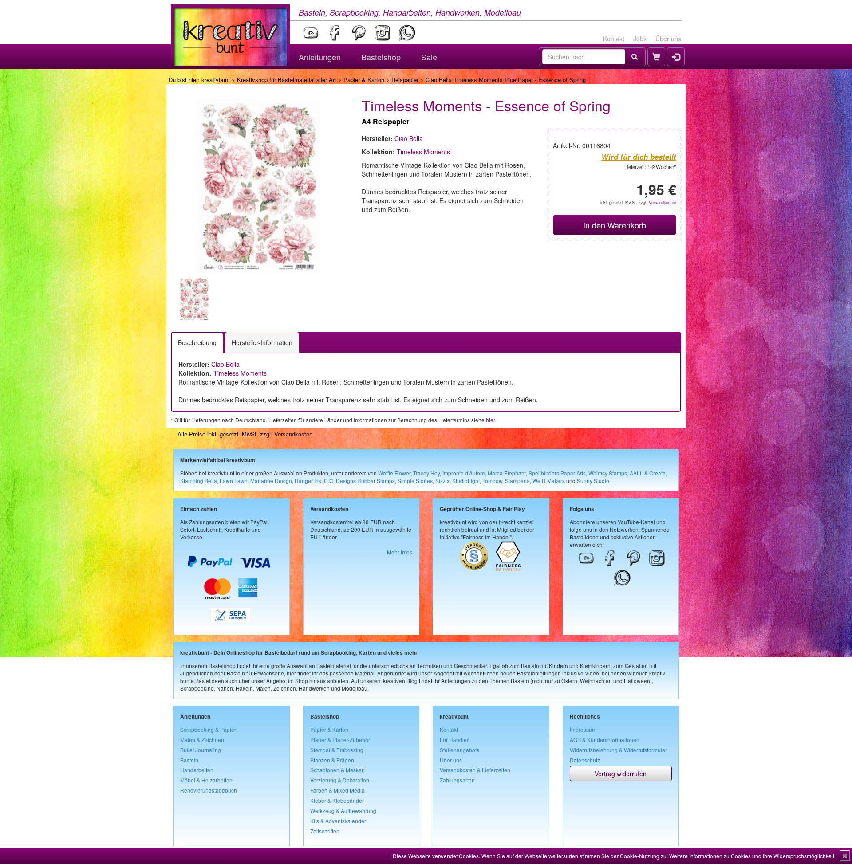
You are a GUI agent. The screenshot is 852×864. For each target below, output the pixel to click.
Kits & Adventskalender (338, 821)
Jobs (640, 38)
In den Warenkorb (614, 225)
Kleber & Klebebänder (337, 800)
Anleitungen (320, 57)
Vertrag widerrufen (621, 773)
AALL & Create (648, 473)
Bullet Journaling (200, 750)
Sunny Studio (593, 480)
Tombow (492, 480)
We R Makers (548, 480)
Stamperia (517, 480)
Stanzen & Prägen (332, 760)
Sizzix (442, 480)
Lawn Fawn (234, 480)
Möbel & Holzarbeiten (206, 780)
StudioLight (466, 480)
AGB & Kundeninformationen (604, 739)
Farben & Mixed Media (337, 790)
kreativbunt (215, 79)
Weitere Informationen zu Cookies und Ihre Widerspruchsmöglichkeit (751, 856)
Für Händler (454, 739)
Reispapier (404, 79)
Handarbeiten (196, 770)
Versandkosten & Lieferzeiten (475, 770)
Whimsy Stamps (607, 473)
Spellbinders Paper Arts (557, 473)
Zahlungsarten (457, 780)
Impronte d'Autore (463, 473)
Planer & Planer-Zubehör (340, 739)
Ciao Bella (408, 138)
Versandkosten (662, 202)
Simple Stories (415, 480)
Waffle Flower (394, 473)
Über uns (668, 38)
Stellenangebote (460, 750)
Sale (429, 57)
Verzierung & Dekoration (339, 780)
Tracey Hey (426, 473)
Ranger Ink (308, 480)
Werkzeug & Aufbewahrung (343, 810)
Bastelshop (381, 57)
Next (360, 299)
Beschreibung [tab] (197, 342)
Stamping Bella (198, 480)
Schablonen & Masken (337, 770)
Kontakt (613, 38)
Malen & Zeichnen (202, 739)
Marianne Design (271, 480)
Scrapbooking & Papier (208, 729)
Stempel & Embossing (336, 750)
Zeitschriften (324, 831)
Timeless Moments (423, 151)
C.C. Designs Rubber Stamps (359, 480)
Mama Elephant (507, 473)
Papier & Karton (363, 79)
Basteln (189, 760)
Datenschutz (585, 760)
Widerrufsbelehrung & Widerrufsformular (618, 750)
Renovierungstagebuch (208, 790)
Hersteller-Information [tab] (262, 342)
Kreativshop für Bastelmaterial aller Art (286, 79)
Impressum (583, 729)
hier (490, 420)
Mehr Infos (399, 552)
